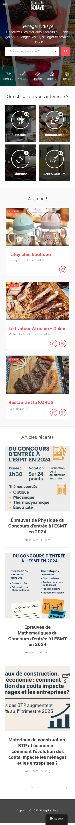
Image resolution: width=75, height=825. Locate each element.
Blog (47, 539)
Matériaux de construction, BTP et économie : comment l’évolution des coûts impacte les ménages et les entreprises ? (37, 751)
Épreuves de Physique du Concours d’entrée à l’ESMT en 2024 (37, 525)
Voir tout (36, 787)
